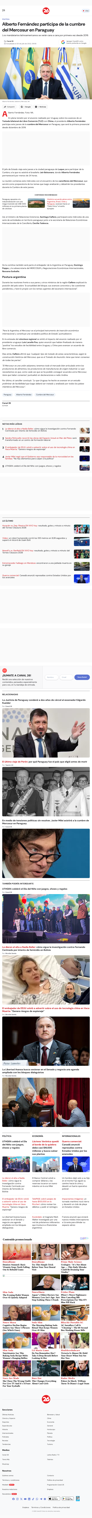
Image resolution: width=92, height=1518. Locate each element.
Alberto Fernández (23, 394)
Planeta (50, 1433)
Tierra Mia (5, 1459)
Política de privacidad (55, 1480)
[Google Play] (68, 1499)
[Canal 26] (46, 1399)
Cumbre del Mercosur (45, 394)
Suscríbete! (82, 677)
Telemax (50, 1459)
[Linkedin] (29, 1499)
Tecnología (51, 1441)
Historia (5, 1429)
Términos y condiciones (10, 1480)
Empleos (50, 1489)
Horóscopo (51, 1429)
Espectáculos (7, 1426)
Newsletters (9, 1494)
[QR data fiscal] (78, 1500)
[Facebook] (13, 1499)
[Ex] (21, 1499)
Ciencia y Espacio (8, 1418)
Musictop (5, 1464)
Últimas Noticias (8, 1415)
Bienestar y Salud (53, 1415)
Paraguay (7, 394)
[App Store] (54, 1499)
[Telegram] (41, 1499)
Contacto (50, 1475)
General (50, 1426)
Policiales (5, 1437)
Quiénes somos (7, 1475)
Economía (37, 1136)
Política (5, 19)
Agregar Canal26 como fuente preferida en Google (76, 42)
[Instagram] (17, 1499)
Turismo (50, 1444)
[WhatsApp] (37, 1499)
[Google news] (45, 1499)
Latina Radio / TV (53, 1455)
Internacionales (71, 1136)
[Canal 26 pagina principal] (46, 13)
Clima (49, 1418)
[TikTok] (33, 1499)
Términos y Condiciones (40, 1507)
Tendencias (6, 1444)
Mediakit (8, 1485)
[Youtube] (25, 1499)
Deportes (5, 1422)
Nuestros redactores (9, 1489)
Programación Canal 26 (55, 1485)
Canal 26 (10, 41)
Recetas (5, 1441)
